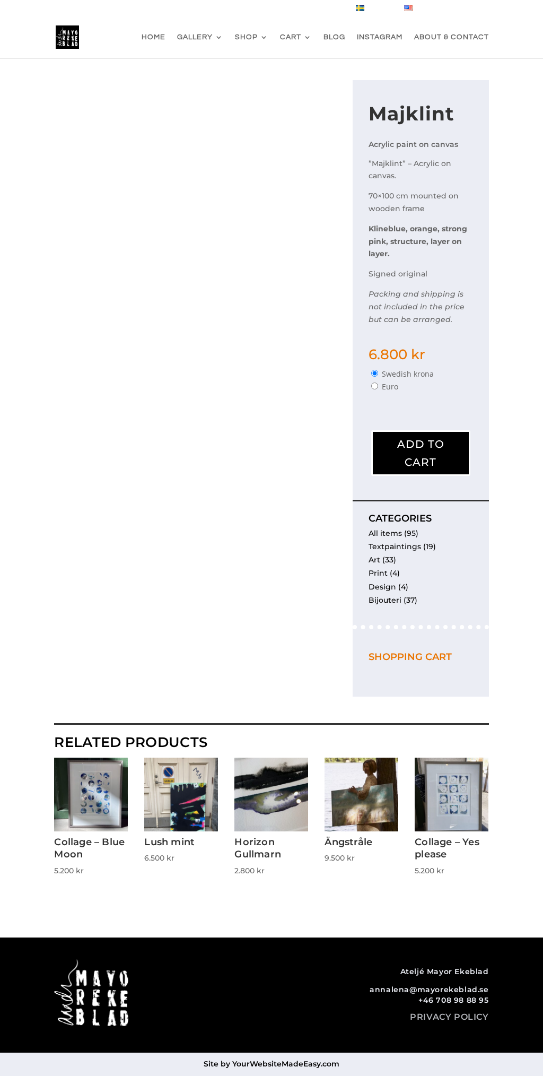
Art (374, 560)
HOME (153, 37)
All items (385, 533)
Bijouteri (385, 600)
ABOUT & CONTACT (451, 37)
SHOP (246, 37)
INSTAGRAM (379, 37)
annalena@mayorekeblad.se (429, 989)
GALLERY (195, 37)
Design (382, 587)
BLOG (334, 37)
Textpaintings (395, 546)
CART (290, 37)
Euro (390, 386)
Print (378, 573)
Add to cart (420, 453)
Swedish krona (408, 374)
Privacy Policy (449, 1017)
